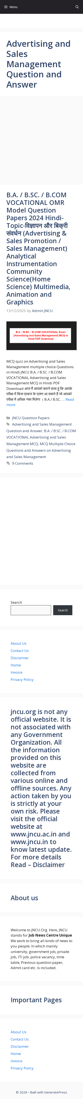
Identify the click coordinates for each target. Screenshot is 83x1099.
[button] (77, 7)
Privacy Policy (22, 679)
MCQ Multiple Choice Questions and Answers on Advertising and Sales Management (40, 450)
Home (16, 665)
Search (16, 602)
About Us (18, 643)
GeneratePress (55, 1092)
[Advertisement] (41, 141)
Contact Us (20, 650)
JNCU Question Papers (31, 417)
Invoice (16, 672)
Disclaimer (20, 657)
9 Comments (22, 463)
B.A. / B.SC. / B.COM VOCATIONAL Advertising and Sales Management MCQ (41, 437)
